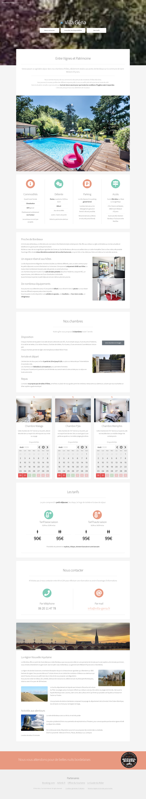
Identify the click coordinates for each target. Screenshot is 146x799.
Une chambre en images (113, 343)
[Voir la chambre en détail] (34, 409)
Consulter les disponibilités (73, 30)
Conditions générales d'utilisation (74, 788)
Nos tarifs (96, 30)
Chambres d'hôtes (8, 3)
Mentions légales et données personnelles (100, 788)
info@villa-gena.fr (99, 608)
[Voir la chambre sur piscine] (112, 409)
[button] (24, 133)
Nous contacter (49, 30)
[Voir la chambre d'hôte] (73, 409)
